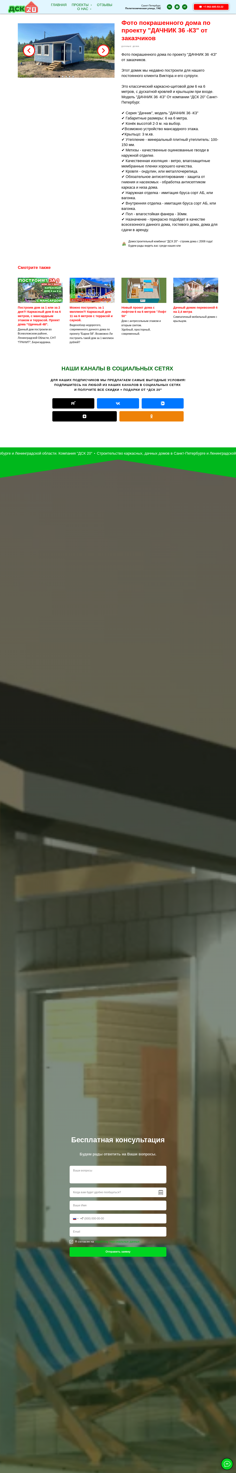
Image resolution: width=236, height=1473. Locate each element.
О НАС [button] (83, 9)
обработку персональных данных (117, 1241)
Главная (59, 5)
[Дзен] (84, 416)
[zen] (177, 6)
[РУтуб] (73, 403)
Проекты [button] (81, 5)
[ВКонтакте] (118, 403)
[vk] (169, 6)
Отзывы (104, 5)
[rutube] (184, 6)
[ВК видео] (163, 403)
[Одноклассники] (151, 416)
